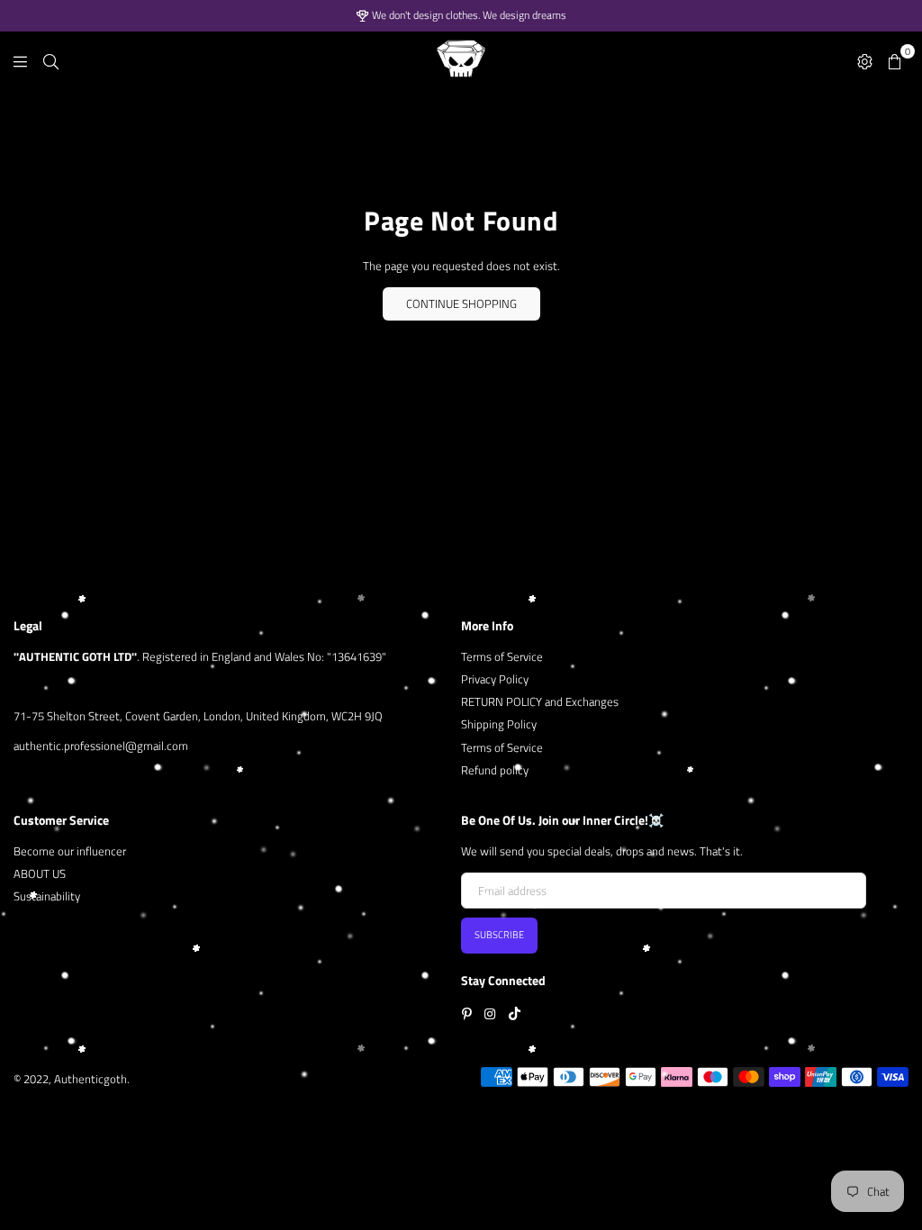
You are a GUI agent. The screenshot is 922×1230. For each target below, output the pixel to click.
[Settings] (865, 60)
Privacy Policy (495, 679)
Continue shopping (461, 303)
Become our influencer (70, 851)
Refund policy (495, 770)
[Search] (51, 60)
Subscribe (499, 934)
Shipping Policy (499, 724)
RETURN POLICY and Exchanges (540, 701)
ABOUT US (40, 873)
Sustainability (47, 896)
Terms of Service (502, 656)
